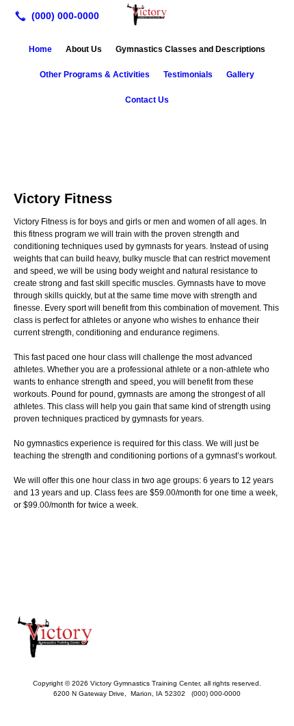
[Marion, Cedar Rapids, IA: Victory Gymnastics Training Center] (147, 14)
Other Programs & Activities (95, 74)
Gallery (240, 74)
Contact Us (147, 100)
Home (40, 49)
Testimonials (188, 74)
